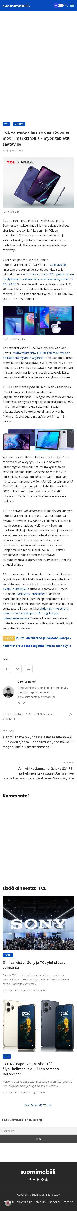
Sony (8, 955)
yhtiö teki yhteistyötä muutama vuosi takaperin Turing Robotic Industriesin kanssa (35, 613)
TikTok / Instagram (48, 1202)
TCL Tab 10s (11, 718)
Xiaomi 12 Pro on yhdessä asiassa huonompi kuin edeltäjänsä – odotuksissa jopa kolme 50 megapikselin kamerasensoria (38, 742)
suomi (8, 714)
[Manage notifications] (8, 1203)
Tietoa (68, 1202)
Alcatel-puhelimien (15, 589)
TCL (6, 124)
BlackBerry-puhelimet (30, 594)
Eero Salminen (27, 681)
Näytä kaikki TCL (36, 1105)
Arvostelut (25, 1202)
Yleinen (19, 124)
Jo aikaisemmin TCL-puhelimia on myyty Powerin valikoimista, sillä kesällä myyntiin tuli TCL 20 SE (38, 279)
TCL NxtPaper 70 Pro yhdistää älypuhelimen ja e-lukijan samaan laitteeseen (31, 1069)
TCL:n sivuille (57, 265)
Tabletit (20, 714)
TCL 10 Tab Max (44, 714)
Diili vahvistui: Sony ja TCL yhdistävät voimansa (34, 965)
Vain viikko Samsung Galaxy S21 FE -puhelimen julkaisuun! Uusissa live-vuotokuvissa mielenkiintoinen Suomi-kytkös (39, 773)
